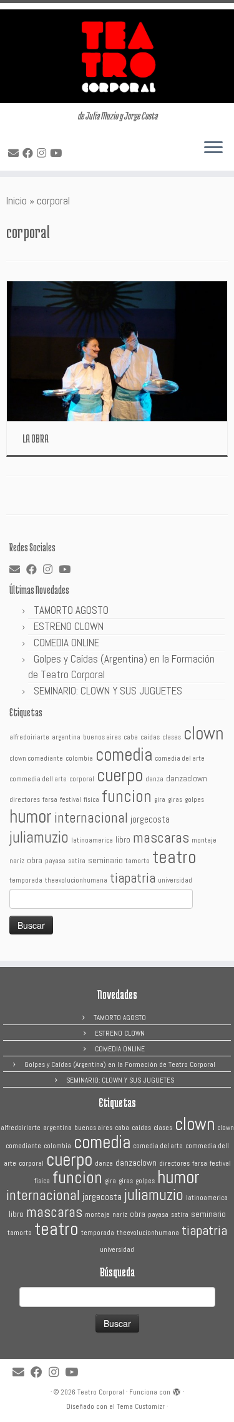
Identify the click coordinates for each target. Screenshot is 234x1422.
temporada (25, 880)
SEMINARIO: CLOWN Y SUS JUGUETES (108, 691)
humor (30, 816)
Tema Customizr (141, 1406)
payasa (55, 861)
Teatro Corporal (100, 1392)
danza (154, 779)
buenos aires (102, 737)
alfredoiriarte (29, 737)
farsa (49, 800)
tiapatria (132, 877)
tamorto (137, 861)
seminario (105, 860)
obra (34, 860)
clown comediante (36, 758)
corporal (81, 779)
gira (159, 800)
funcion (127, 796)
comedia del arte (180, 758)
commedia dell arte (38, 779)
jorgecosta (150, 819)
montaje (204, 840)
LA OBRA (35, 438)
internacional (91, 817)
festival (70, 800)
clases (171, 737)
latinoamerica (92, 840)
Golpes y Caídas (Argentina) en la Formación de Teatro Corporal (119, 1064)
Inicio (16, 201)
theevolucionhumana (76, 880)
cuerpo (120, 775)
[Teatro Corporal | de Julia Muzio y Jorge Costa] (117, 56)
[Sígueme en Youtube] (58, 153)
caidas (150, 737)
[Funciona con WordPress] (176, 1390)
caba (131, 737)
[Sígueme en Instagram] (43, 153)
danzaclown (186, 778)
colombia (79, 758)
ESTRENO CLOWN (69, 626)
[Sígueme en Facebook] (29, 153)
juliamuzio (39, 837)
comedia (123, 754)
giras (175, 800)
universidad (175, 880)
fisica (91, 800)
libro (122, 839)
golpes (194, 800)
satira (76, 861)
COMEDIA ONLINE (66, 642)
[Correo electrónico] (15, 153)
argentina (66, 737)
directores (24, 800)
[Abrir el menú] (213, 148)
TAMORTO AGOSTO (71, 610)
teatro (174, 857)
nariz (16, 861)
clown (203, 733)
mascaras (161, 837)
